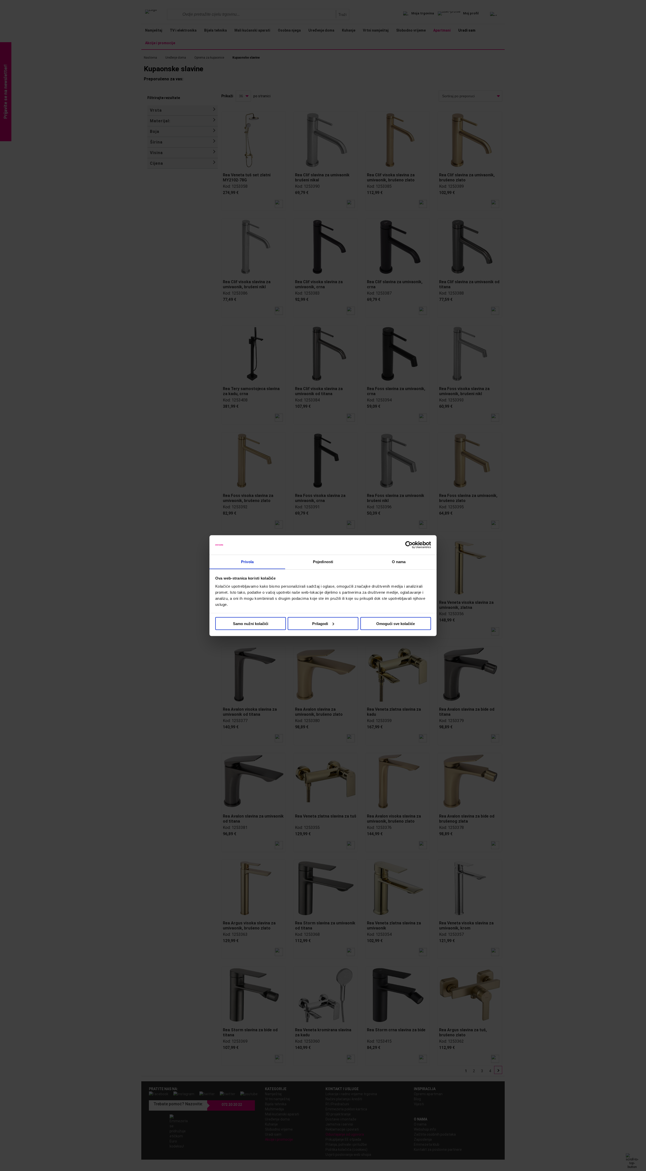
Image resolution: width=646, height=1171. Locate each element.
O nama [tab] (399, 561)
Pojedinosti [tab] (323, 561)
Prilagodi (320, 623)
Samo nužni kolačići (250, 623)
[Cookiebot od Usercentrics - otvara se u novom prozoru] (409, 545)
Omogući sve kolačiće (395, 623)
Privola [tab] (247, 561)
